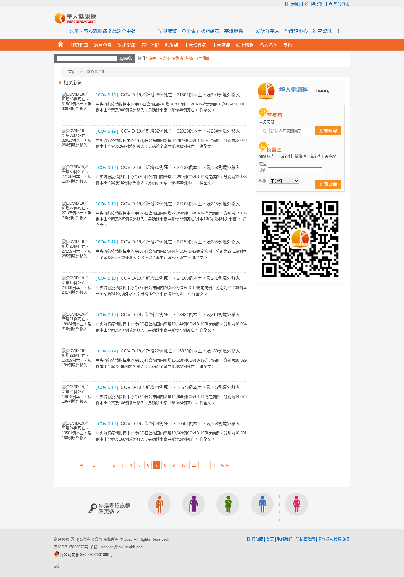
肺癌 (189, 58)
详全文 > (207, 110)
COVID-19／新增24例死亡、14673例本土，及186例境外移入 (180, 387)
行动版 (295, 3)
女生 (296, 508)
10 (183, 465)
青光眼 (164, 58)
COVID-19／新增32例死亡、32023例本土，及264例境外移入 (180, 131)
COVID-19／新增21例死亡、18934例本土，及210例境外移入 (180, 314)
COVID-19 (95, 71)
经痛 (152, 58)
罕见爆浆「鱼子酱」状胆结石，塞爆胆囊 (200, 31)
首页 (72, 71)
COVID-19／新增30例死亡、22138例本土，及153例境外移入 (180, 167)
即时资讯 (317, 3)
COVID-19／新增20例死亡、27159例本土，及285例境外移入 (180, 241)
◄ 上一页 (87, 465)
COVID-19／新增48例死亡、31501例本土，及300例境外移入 (180, 94)
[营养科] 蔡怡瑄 (292, 156)
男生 (262, 508)
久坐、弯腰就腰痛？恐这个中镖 (103, 31)
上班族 (159, 508)
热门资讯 (341, 3)
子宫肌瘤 (202, 58)
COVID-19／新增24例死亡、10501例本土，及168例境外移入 (180, 423)
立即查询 (328, 130)
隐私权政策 (305, 539)
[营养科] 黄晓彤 (322, 156)
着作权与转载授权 (333, 539)
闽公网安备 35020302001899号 (86, 554)
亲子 (228, 508)
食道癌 (177, 58)
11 (194, 465)
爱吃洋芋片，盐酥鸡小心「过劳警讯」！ (298, 31)
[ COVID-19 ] (107, 95)
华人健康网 (77, 18)
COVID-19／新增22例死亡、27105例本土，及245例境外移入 (180, 203)
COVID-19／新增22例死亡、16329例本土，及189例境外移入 (180, 350)
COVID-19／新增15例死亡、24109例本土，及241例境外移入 (180, 278)
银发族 (193, 508)
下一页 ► (221, 465)
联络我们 (285, 539)
